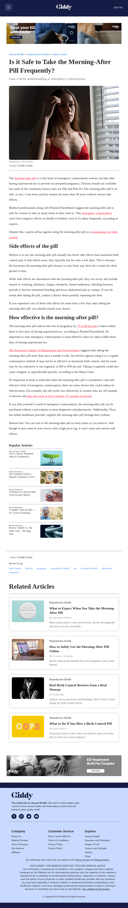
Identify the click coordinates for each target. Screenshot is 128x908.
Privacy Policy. (102, 859)
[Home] (64, 7)
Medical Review (20, 840)
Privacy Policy (55, 844)
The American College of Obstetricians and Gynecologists (44, 350)
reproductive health (60, 568)
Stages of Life (92, 844)
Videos (88, 852)
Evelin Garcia (25, 165)
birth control (15, 568)
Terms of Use (82, 859)
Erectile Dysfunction (16, 472)
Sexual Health (16, 54)
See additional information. (96, 889)
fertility (29, 568)
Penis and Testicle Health (17, 451)
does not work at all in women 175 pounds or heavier (59, 396)
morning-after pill (25, 178)
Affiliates (16, 852)
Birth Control (60, 54)
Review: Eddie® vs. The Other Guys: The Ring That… (20, 531)
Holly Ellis (58, 694)
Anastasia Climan (62, 617)
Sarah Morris (60, 728)
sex (75, 568)
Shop (87, 856)
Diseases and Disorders (97, 840)
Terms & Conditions (58, 840)
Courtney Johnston (63, 656)
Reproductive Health (38, 54)
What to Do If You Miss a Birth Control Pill (80, 723)
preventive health (89, 568)
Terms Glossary (20, 844)
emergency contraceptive (97, 213)
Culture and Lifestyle (95, 848)
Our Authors (18, 848)
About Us (16, 836)
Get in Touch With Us (59, 836)
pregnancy (42, 568)
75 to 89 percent (87, 326)
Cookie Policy (55, 848)
